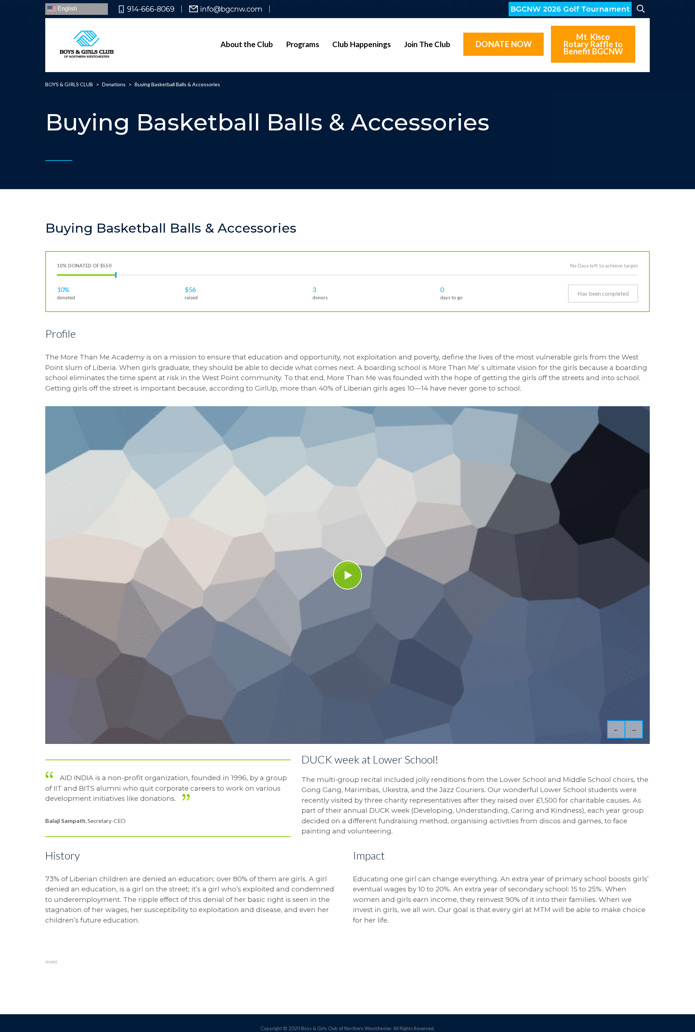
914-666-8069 (150, 9)
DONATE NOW (503, 44)
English (66, 8)
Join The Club (427, 44)
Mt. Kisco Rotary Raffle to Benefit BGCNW (593, 44)
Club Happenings (361, 44)
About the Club (246, 44)
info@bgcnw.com (231, 9)
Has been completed (603, 293)
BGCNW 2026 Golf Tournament (570, 9)
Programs (302, 44)
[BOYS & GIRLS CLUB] (87, 44)
